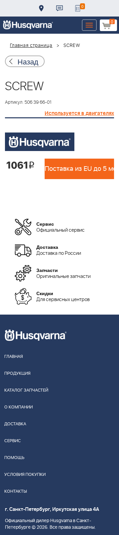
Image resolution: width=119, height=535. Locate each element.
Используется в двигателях (79, 113)
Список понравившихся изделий (77, 8)
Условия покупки (25, 475)
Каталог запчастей (26, 390)
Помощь (14, 458)
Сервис (12, 441)
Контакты (59, 8)
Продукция (17, 373)
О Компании (18, 407)
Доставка (41, 8)
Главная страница (31, 45)
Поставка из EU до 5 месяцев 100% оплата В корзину (79, 169)
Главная (13, 357)
